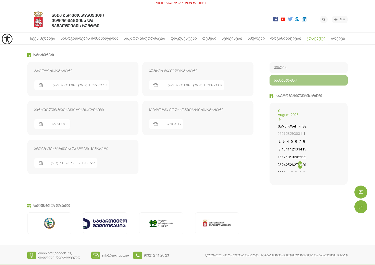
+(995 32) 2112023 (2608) (184, 85)
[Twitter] (290, 20)
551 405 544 (86, 163)
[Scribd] (297, 20)
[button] (279, 111)
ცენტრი (280, 68)
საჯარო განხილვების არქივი (299, 96)
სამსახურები (43, 55)
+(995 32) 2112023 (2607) (69, 85)
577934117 (173, 124)
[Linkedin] (304, 20)
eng (342, 19)
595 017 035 (59, 124)
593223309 (214, 85)
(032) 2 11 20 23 (62, 163)
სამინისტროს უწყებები (51, 206)
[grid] (292, 150)
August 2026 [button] (288, 115)
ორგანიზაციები (285, 38)
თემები (209, 38)
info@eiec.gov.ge (115, 255)
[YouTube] (283, 19)
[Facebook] (275, 20)
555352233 (99, 85)
